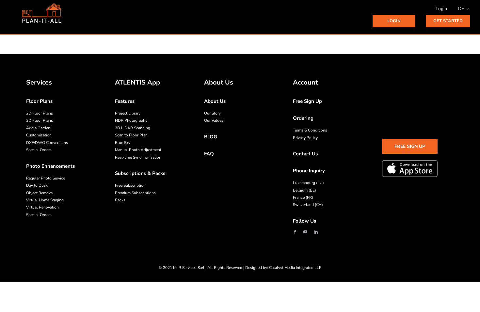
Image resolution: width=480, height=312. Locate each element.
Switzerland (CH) (308, 204)
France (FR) (303, 197)
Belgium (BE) (304, 190)
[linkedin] (316, 232)
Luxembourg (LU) (308, 182)
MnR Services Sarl (188, 267)
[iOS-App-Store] (410, 168)
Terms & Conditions (310, 130)
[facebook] (295, 232)
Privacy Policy (305, 137)
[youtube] (305, 232)
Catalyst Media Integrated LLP (295, 267)
